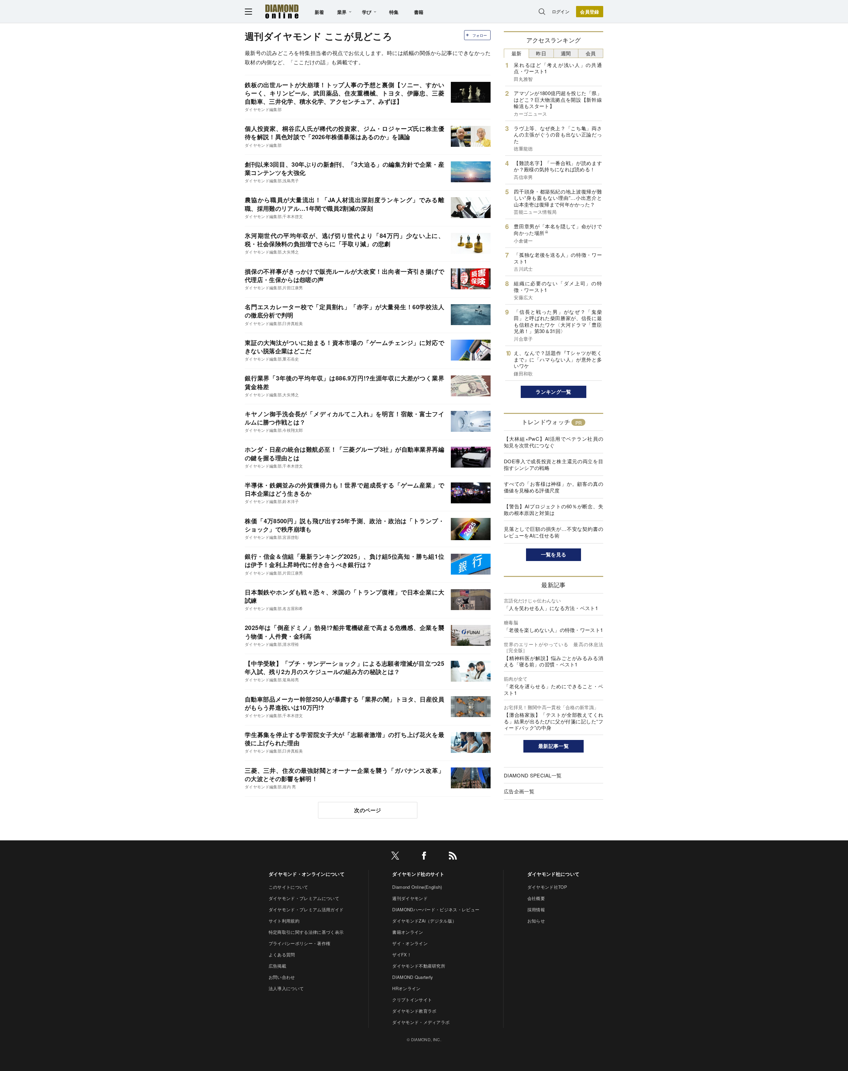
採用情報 (536, 909)
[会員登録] (589, 11)
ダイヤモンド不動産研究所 (418, 966)
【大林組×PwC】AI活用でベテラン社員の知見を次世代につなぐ (553, 442)
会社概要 (536, 898)
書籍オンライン (407, 932)
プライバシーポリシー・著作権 (299, 943)
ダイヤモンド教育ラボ (414, 1011)
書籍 (419, 12)
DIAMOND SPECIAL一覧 (532, 775)
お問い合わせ (282, 977)
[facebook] (424, 857)
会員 (591, 53)
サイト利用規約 (284, 921)
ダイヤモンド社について (553, 874)
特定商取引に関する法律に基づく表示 (306, 932)
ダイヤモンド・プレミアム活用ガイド (306, 909)
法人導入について (286, 988)
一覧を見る (553, 554)
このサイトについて (288, 887)
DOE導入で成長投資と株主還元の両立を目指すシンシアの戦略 (553, 464)
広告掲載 (277, 966)
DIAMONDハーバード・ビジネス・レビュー (435, 909)
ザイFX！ (401, 954)
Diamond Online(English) (417, 887)
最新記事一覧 (553, 746)
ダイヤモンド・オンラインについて (306, 874)
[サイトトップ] (281, 11)
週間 (566, 53)
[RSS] (453, 857)
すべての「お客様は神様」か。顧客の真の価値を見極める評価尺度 (553, 487)
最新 (516, 53)
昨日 (541, 53)
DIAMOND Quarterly (412, 977)
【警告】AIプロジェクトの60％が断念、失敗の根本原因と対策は (553, 509)
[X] (395, 857)
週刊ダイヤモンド (410, 898)
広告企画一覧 (519, 791)
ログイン (560, 11)
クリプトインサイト (412, 999)
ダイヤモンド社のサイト (418, 874)
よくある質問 (282, 954)
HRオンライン (406, 988)
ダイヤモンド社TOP (547, 887)
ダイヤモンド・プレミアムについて (304, 898)
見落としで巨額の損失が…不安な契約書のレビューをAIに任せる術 (553, 532)
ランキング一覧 (553, 391)
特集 (394, 12)
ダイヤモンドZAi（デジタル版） (424, 921)
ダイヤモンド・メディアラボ (421, 1022)
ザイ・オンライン (410, 943)
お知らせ (536, 921)
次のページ (367, 810)
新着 (319, 12)
